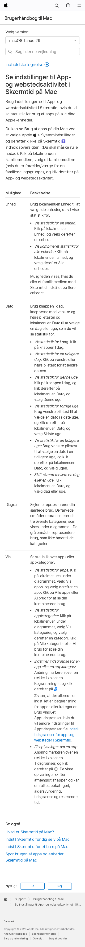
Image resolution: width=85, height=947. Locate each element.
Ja (32, 886)
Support (20, 899)
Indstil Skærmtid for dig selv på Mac (37, 839)
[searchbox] (42, 51)
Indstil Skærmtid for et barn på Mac (37, 846)
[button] (56, 5)
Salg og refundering (16, 938)
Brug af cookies (58, 938)
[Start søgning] (10, 51)
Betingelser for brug (44, 933)
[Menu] (79, 5)
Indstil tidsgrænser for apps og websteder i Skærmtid (56, 734)
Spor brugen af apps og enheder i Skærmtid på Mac (35, 857)
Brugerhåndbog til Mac (28, 18)
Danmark (9, 921)
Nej (59, 886)
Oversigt (38, 938)
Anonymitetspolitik (15, 933)
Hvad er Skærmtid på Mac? (29, 832)
